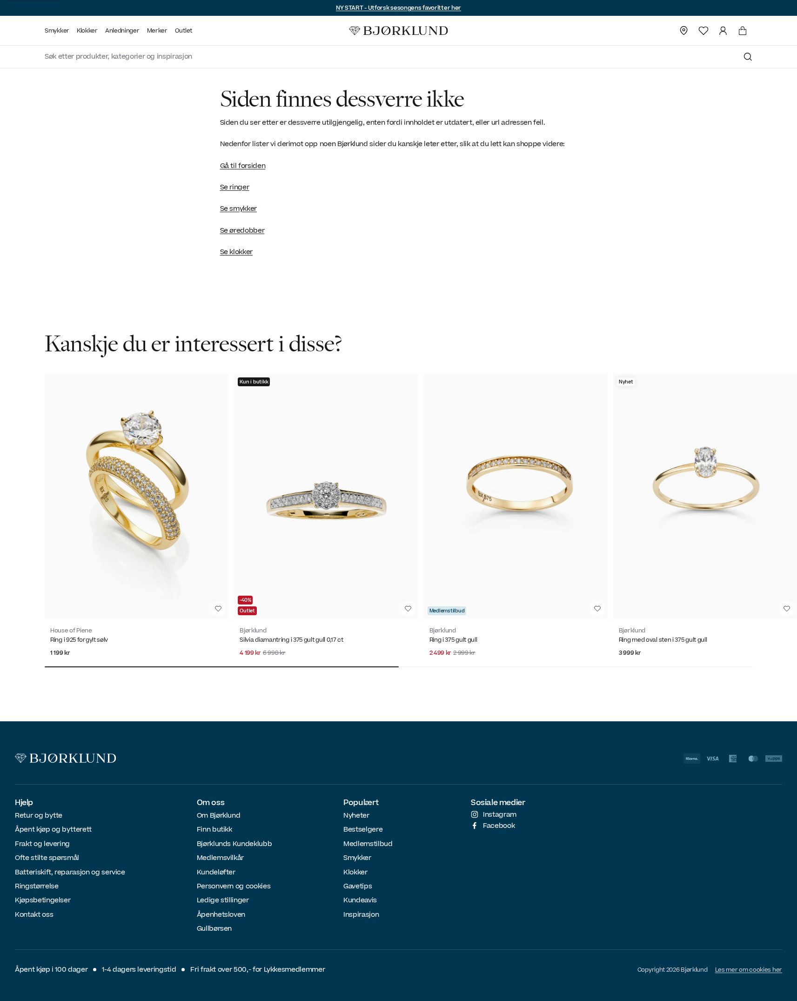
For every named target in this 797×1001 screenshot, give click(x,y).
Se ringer (234, 187)
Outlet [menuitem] (183, 31)
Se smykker (238, 209)
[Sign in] (723, 31)
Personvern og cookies (234, 886)
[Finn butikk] (684, 31)
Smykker (357, 858)
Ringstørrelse (36, 886)
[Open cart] (742, 30)
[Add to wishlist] (218, 608)
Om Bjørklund (219, 815)
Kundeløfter (216, 872)
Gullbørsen (214, 929)
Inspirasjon (361, 915)
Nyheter (356, 815)
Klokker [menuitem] (87, 31)
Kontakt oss (34, 915)
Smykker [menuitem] (57, 31)
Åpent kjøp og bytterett (53, 829)
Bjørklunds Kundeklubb (234, 844)
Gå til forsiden (243, 166)
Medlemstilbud (367, 844)
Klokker (355, 872)
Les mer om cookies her (748, 970)
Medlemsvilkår (220, 858)
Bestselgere (362, 829)
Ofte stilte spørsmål (47, 858)
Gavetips (357, 886)
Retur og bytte (38, 815)
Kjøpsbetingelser (42, 900)
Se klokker (236, 252)
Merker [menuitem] (157, 31)
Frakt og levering (42, 844)
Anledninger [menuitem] (122, 31)
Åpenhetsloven (221, 915)
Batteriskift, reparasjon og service (70, 872)
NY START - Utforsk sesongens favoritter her (398, 8)
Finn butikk (214, 829)
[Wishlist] (703, 30)
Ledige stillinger (223, 900)
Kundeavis (360, 900)
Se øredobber (242, 230)
